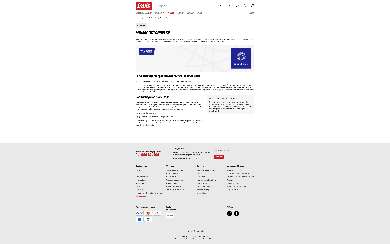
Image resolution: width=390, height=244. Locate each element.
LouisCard (139, 190)
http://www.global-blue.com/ (146, 113)
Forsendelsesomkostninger (206, 180)
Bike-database (141, 180)
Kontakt (138, 170)
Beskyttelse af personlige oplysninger (240, 177)
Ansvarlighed (201, 193)
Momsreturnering (203, 190)
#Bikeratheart (171, 177)
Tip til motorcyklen (172, 174)
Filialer (199, 174)
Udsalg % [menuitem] (171, 13)
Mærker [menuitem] (180, 13)
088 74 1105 (150, 155)
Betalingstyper (202, 183)
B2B (137, 174)
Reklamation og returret (205, 187)
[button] (221, 5)
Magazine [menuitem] (190, 13)
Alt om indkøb (201, 177)
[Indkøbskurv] (252, 5)
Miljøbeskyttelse (233, 190)
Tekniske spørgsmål (143, 177)
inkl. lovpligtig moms (195, 236)
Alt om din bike (171, 183)
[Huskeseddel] (245, 5)
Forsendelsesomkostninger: (183, 239)
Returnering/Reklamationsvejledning (149, 193)
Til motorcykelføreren (173, 187)
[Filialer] (229, 5)
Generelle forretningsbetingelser (238, 174)
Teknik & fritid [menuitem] (159, 13)
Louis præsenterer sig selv (206, 170)
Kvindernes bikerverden (174, 170)
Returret (230, 180)
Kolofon (230, 170)
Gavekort (139, 187)
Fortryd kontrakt (141, 196)
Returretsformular (233, 183)
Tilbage (142, 25)
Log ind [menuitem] (251, 13)
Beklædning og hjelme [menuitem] (143, 13)
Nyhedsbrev (140, 183)
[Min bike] (237, 5)
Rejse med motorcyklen (174, 180)
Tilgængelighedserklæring (236, 187)
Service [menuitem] (199, 13)
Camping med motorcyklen (175, 190)
